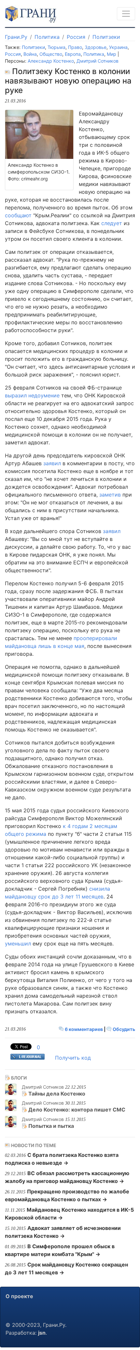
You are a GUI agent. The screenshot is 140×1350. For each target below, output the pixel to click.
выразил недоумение (32, 395)
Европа (73, 54)
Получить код (73, 1057)
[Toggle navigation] (126, 13)
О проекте (19, 1296)
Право (75, 47)
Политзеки (106, 37)
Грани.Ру (16, 37)
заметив (110, 494)
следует (111, 223)
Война (30, 54)
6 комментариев (84, 1029)
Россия (76, 37)
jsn (42, 1332)
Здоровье (95, 47)
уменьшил (18, 943)
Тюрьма (56, 47)
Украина (118, 47)
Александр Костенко (51, 61)
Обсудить (123, 1029)
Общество (50, 54)
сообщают (18, 215)
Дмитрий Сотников (98, 61)
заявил (52, 463)
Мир (111, 54)
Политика (47, 37)
